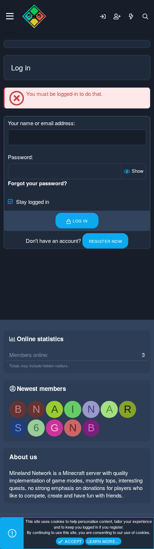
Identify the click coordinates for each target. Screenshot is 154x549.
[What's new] (131, 16)
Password (20, 157)
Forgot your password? (37, 183)
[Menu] (9, 16)
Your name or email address (41, 123)
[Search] (145, 16)
